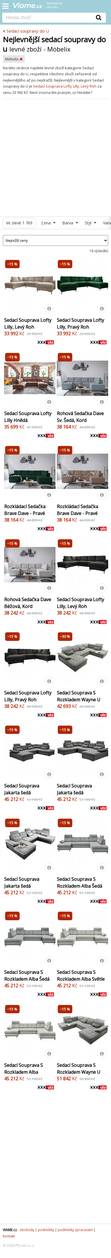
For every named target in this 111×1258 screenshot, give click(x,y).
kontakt (9, 1236)
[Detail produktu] (49, 308)
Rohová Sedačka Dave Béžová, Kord (27, 602)
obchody (27, 1229)
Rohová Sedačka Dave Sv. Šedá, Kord (80, 416)
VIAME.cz (10, 1229)
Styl (88, 223)
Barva (68, 223)
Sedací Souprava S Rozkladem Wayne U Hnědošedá (78, 700)
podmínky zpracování (75, 1229)
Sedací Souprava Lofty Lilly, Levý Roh (64, 86)
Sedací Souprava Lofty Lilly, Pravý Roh (80, 323)
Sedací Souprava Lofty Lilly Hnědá (28, 416)
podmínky (46, 1229)
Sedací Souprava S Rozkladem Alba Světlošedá (23, 1072)
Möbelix (12, 59)
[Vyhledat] (99, 17)
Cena (46, 223)
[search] (47, 18)
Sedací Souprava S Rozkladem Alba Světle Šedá (81, 979)
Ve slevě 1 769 (19, 223)
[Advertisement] (55, 158)
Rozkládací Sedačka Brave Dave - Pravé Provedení (25, 513)
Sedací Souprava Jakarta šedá (21, 789)
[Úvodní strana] (41, 7)
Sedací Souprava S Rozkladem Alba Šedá (79, 882)
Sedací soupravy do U (28, 31)
